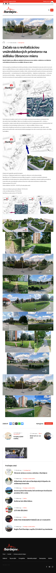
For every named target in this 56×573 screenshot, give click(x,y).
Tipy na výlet (13, 558)
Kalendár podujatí (32, 558)
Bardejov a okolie (27, 478)
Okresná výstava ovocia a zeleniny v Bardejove (30, 473)
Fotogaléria (22, 558)
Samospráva (21, 42)
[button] (51, 10)
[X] (16, 423)
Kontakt (9, 554)
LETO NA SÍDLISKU (20, 510)
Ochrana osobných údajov (19, 554)
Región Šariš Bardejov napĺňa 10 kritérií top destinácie (33, 529)
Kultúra (33, 478)
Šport (40, 433)
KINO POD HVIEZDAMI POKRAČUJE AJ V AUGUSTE (32, 520)
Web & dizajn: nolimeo (6, 564)
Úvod (4, 554)
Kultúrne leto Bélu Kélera (23, 501)
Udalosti (5, 558)
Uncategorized (26, 470)
